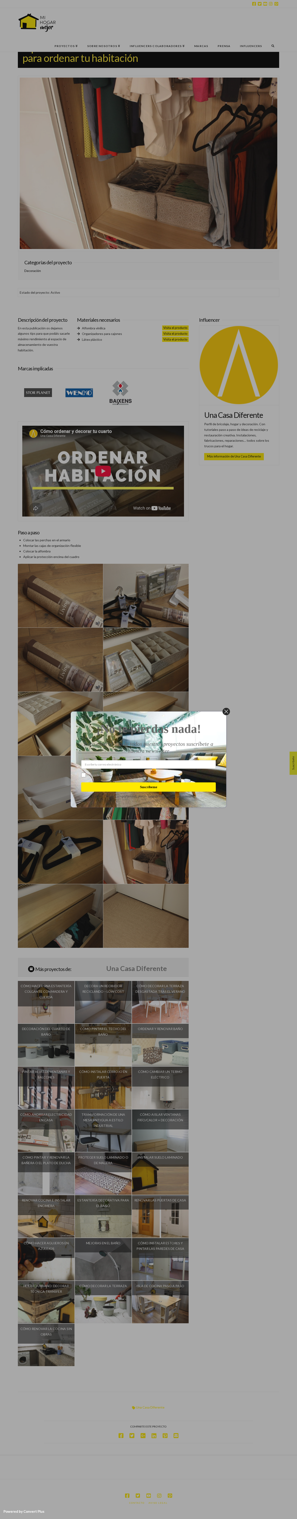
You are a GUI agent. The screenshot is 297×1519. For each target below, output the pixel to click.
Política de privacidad (100, 775)
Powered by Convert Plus (23, 1511)
